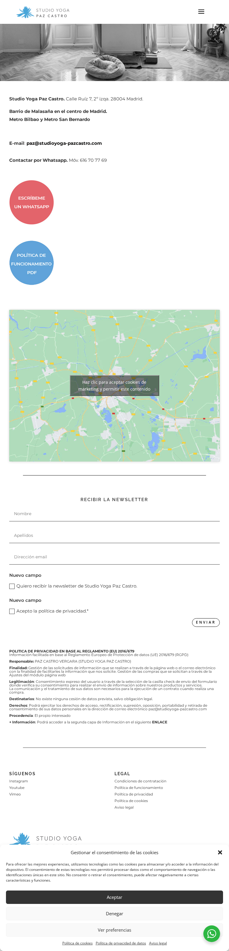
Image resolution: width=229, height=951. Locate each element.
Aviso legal (158, 943)
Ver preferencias (114, 930)
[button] (220, 852)
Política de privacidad (133, 794)
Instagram (18, 781)
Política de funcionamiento (138, 787)
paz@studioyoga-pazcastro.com (64, 143)
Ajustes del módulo (27, 675)
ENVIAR (206, 622)
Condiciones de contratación (140, 781)
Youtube (16, 787)
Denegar (114, 913)
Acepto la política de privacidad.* (52, 611)
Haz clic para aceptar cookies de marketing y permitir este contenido (114, 385)
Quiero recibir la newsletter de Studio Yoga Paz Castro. (76, 586)
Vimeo (15, 794)
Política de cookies (77, 943)
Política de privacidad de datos (121, 943)
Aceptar (114, 897)
